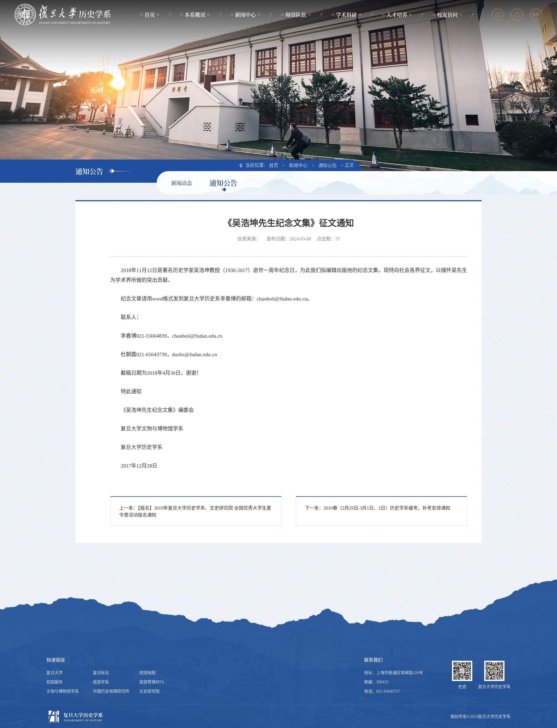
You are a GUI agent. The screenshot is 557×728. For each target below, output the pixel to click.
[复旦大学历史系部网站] (63, 14)
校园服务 (54, 682)
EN (536, 14)
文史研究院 (149, 691)
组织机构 (195, 56)
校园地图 (147, 673)
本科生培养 (397, 44)
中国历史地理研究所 (111, 691)
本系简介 (195, 44)
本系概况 (195, 14)
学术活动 (346, 44)
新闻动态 (245, 44)
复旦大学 (54, 673)
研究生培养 (397, 56)
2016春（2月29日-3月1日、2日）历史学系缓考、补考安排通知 (386, 508)
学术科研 (346, 14)
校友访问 (447, 14)
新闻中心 (245, 14)
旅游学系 (101, 682)
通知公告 (245, 56)
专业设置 (195, 68)
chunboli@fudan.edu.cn (282, 299)
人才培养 (396, 14)
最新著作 (346, 68)
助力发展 (447, 68)
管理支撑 (296, 56)
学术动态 (346, 56)
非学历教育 (397, 68)
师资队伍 (295, 14)
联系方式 (195, 79)
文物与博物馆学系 (62, 691)
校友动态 (447, 56)
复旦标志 (101, 673)
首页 (149, 14)
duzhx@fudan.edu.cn (194, 354)
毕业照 (447, 44)
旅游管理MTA (151, 682)
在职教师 (296, 44)
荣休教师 (296, 68)
